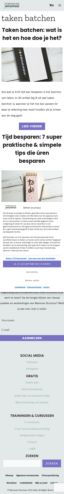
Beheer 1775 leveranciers (16, 258)
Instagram (32, 368)
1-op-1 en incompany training (32, 428)
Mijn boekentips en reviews (32, 402)
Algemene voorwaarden (27, 475)
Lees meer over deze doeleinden (41, 258)
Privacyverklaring (34, 287)
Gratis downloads (32, 389)
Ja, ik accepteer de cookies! (32, 263)
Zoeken (52, 463)
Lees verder (32, 126)
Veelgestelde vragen (32, 435)
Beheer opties (32, 280)
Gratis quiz (32, 382)
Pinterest (32, 362)
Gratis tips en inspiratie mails (32, 395)
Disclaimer (12, 483)
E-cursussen (32, 422)
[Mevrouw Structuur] (11, 5)
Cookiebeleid (20, 287)
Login (32, 448)
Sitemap (9, 475)
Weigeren (32, 272)
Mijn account (41, 483)
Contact (46, 287)
